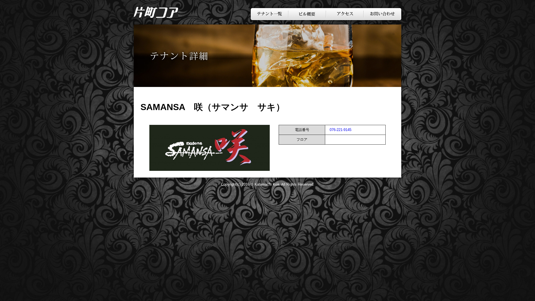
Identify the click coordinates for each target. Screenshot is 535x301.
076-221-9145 (340, 130)
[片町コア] (156, 16)
